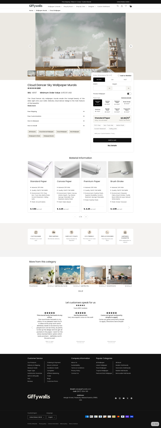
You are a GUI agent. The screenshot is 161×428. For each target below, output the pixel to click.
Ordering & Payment (54, 362)
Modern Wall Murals (122, 365)
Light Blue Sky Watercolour (85, 286)
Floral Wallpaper (101, 368)
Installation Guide (52, 368)
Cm (112, 80)
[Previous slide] (75, 217)
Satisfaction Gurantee (35, 373)
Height (114, 84)
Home (31, 10)
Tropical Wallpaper (102, 371)
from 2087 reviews (80, 308)
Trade (49, 376)
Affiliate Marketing (53, 373)
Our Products (32, 362)
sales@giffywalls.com (80, 389)
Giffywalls (34, 423)
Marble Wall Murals (122, 371)
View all (80, 291)
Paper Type (31, 371)
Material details (126, 98)
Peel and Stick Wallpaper (104, 373)
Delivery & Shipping (34, 365)
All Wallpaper (100, 362)
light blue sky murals (61, 286)
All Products (32, 131)
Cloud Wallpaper (55, 10)
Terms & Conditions (77, 368)
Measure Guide (32, 368)
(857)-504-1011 (80, 391)
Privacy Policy (75, 371)
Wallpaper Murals (41, 10)
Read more (32, 105)
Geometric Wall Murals (123, 368)
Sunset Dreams (111, 286)
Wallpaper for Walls (34, 136)
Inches (99, 80)
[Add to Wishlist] (52, 268)
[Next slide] (86, 217)
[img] (80, 305)
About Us (74, 362)
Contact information (53, 423)
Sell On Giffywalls (33, 376)
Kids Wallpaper (74, 131)
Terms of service (73, 423)
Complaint (50, 371)
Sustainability (75, 365)
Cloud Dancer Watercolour (33, 286)
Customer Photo (52, 381)
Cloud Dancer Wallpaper (46, 131)
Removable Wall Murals (123, 373)
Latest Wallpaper (101, 365)
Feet (125, 80)
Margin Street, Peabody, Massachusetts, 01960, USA (81, 397)
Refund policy (63, 423)
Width (95, 84)
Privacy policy (42, 423)
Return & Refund (52, 365)
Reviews (30, 381)
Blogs (48, 379)
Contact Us (75, 373)
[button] (55, 6)
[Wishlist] (126, 6)
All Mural (118, 362)
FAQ (29, 379)
